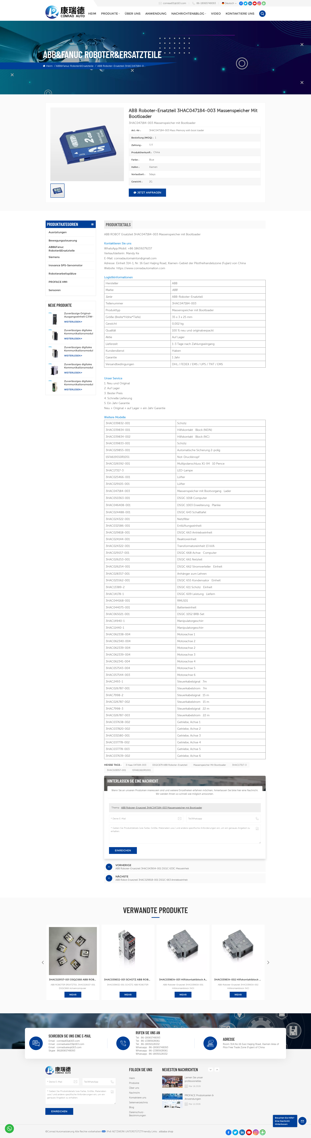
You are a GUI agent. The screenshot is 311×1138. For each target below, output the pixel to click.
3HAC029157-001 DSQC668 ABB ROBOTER (73, 979)
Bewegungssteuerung (63, 240)
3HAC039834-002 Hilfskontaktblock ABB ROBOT (238, 979)
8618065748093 (66, 1050)
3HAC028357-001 (116, 770)
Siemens (54, 257)
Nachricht (134, 1092)
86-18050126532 (150, 1044)
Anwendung (156, 13)
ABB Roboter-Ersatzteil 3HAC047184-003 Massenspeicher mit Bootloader (161, 807)
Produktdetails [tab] (118, 224)
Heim (92, 13)
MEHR (17, 994)
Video (216, 13)
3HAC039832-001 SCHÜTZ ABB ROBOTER (128, 979)
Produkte (109, 13)
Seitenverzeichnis (138, 1102)
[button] (268, 962)
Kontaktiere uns (240, 13)
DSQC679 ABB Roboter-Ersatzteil (169, 765)
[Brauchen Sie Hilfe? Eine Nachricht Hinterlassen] (302, 1121)
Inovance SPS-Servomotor (65, 265)
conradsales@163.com (69, 1047)
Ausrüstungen (58, 232)
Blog (131, 1107)
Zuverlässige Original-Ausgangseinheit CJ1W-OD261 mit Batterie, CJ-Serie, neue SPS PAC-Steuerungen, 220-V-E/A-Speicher (78, 315)
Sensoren (55, 290)
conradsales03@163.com (70, 1044)
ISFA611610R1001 (141, 770)
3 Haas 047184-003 (136, 765)
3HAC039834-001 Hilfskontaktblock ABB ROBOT (183, 979)
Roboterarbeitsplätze (62, 273)
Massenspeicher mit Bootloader (209, 765)
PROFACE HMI (58, 281)
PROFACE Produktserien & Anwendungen (199, 1097)
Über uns (132, 13)
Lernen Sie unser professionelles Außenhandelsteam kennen (200, 1079)
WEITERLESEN (72, 321)
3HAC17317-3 (239, 765)
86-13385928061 (150, 1040)
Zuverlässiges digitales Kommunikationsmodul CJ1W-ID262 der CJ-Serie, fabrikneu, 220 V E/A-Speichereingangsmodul (78, 349)
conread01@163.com (174, 3)
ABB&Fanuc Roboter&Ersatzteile (74, 65)
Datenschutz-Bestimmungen (137, 1114)
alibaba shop (166, 1131)
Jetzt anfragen (149, 192)
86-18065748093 (206, 3)
